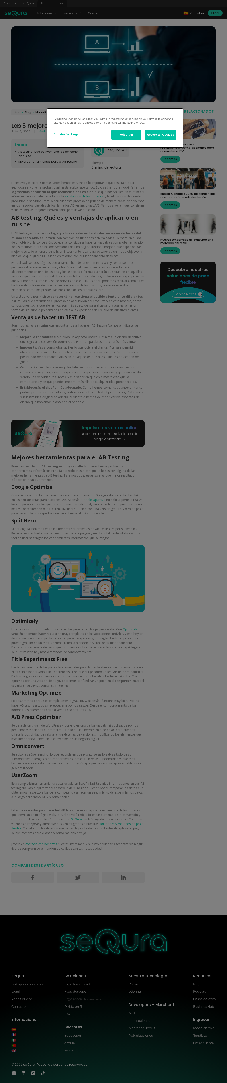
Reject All (126, 134)
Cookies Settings (66, 134)
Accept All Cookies (160, 134)
